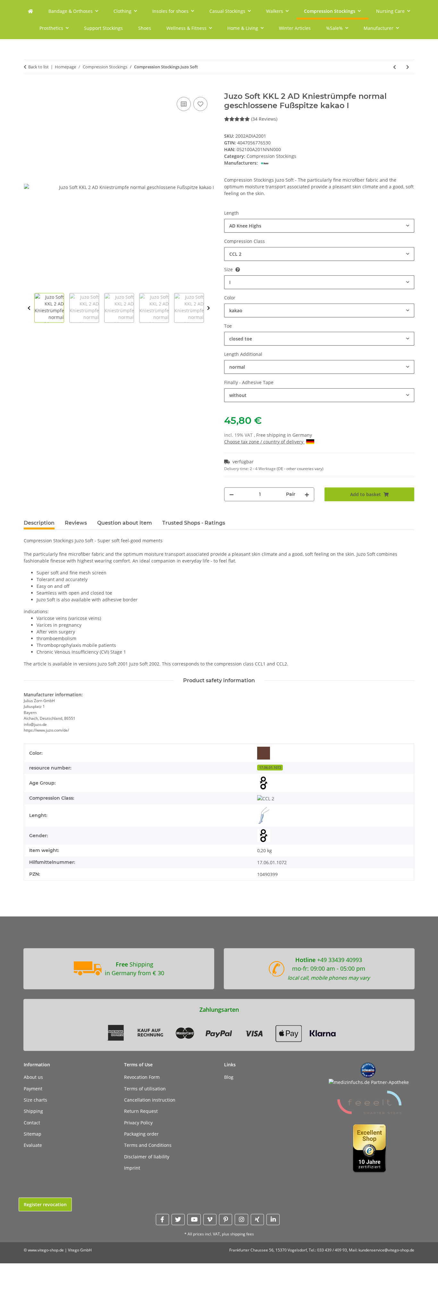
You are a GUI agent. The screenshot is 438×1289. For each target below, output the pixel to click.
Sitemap (32, 1134)
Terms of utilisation (145, 1089)
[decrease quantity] (231, 494)
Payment (33, 1089)
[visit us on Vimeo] (209, 1219)
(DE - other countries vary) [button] (300, 468)
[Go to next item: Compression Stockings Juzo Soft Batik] (407, 67)
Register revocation (45, 1204)
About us (33, 1077)
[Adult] (263, 783)
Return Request (141, 1111)
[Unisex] (263, 835)
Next (208, 308)
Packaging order (141, 1134)
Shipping (33, 1111)
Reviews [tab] (76, 523)
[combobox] (319, 226)
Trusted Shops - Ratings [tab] (193, 523)
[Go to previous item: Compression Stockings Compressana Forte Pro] (394, 67)
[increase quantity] (307, 494)
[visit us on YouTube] (193, 1219)
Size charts (35, 1100)
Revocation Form (142, 1077)
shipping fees (242, 1234)
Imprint (132, 1168)
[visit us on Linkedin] (273, 1219)
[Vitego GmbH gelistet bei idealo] (368, 1070)
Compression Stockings (271, 156)
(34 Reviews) (264, 119)
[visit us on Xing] (257, 1219)
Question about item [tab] (124, 523)
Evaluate (33, 1145)
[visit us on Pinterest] (225, 1219)
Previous (29, 308)
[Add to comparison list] (184, 104)
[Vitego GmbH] (30, 11)
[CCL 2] (265, 798)
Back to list (38, 67)
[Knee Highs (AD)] (263, 815)
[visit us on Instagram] (241, 1219)
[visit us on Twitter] (178, 1219)
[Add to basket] (29, 88)
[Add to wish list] (200, 104)
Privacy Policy (138, 1123)
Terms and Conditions (148, 1145)
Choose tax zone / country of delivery (264, 442)
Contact (32, 1123)
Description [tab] (39, 523)
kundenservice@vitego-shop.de (386, 1250)
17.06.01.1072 (270, 767)
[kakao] (263, 753)
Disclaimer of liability (146, 1157)
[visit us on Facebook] (162, 1219)
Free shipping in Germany (284, 435)
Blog (228, 1077)
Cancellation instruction (149, 1100)
